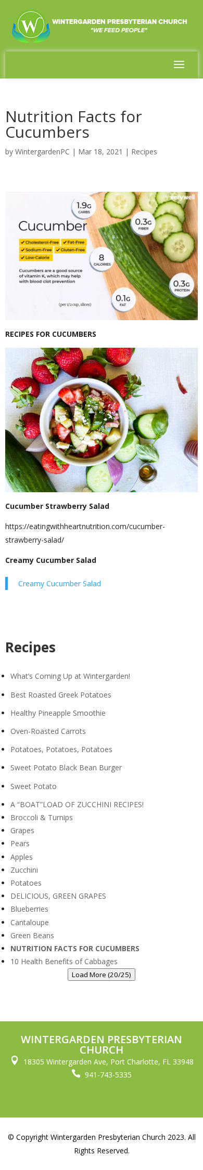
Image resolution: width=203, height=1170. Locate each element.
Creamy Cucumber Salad (59, 583)
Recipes (144, 151)
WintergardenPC (42, 151)
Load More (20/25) (101, 974)
